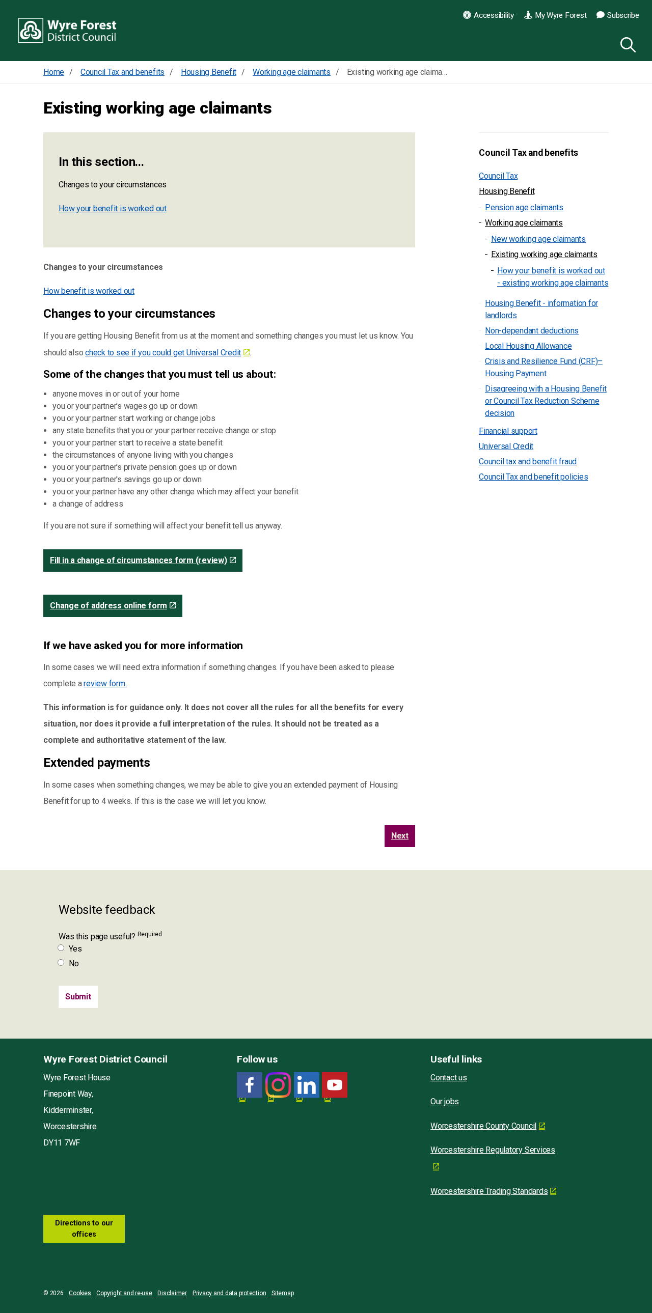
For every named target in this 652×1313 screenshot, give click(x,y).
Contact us (448, 1077)
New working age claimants (538, 239)
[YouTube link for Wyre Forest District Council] (334, 1085)
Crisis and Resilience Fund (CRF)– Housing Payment (544, 367)
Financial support (508, 431)
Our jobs (444, 1101)
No (74, 963)
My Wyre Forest (561, 15)
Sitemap (282, 1293)
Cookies (80, 1293)
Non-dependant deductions (532, 331)
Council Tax (498, 176)
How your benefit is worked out (113, 208)
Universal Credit (506, 446)
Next (400, 836)
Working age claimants (524, 223)
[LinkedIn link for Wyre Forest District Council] (306, 1085)
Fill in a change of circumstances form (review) (138, 560)
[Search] (626, 43)
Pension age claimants (524, 207)
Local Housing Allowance (528, 346)
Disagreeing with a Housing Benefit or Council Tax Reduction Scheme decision (546, 401)
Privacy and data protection (229, 1293)
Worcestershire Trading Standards (489, 1191)
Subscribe (623, 15)
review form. (105, 683)
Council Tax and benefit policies (533, 477)
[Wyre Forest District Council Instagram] (278, 1085)
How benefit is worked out (88, 291)
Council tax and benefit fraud (528, 461)
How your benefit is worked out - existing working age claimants (552, 277)
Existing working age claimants (544, 254)
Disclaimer (172, 1293)
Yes (75, 949)
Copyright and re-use (124, 1293)
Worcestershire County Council (483, 1126)
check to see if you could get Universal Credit (163, 352)
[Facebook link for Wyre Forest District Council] (249, 1085)
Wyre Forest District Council (67, 30)
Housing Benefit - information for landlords (541, 309)
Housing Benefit (506, 191)
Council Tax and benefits (528, 153)
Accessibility (494, 15)
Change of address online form (108, 605)
